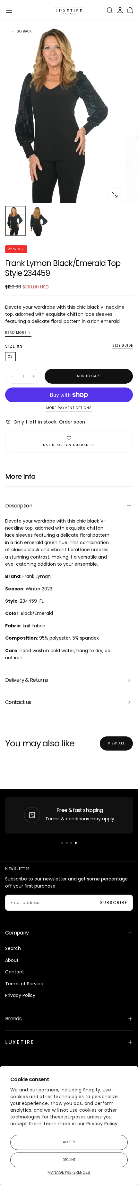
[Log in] (120, 10)
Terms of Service (24, 983)
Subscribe (113, 902)
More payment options (69, 408)
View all (116, 743)
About (12, 960)
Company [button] (17, 932)
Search (13, 948)
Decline (69, 1159)
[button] (9, 10)
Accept (69, 1142)
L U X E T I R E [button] (19, 1042)
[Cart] (130, 10)
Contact (14, 972)
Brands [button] (13, 1018)
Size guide (122, 346)
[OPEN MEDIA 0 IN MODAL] (114, 194)
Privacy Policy (102, 1123)
